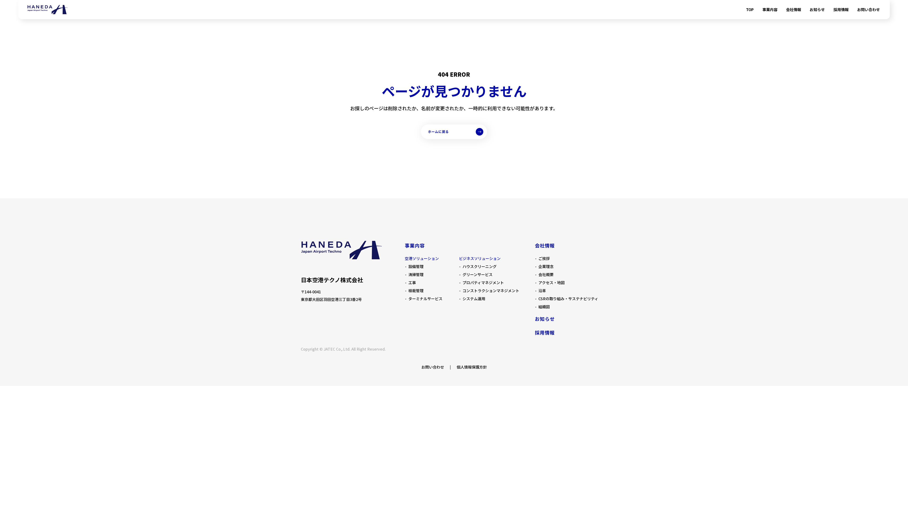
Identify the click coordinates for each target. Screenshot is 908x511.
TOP (750, 9)
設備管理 (415, 266)
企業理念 (546, 266)
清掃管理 (415, 274)
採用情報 (841, 9)
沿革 (542, 290)
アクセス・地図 (551, 282)
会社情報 (793, 9)
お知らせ (817, 9)
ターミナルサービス (425, 298)
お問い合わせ (868, 9)
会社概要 (546, 274)
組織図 (544, 306)
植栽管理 (415, 290)
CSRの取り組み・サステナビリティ (568, 298)
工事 (412, 282)
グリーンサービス (478, 274)
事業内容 (769, 9)
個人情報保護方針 (472, 367)
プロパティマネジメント (483, 282)
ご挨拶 (544, 258)
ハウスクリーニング (480, 266)
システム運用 (474, 298)
